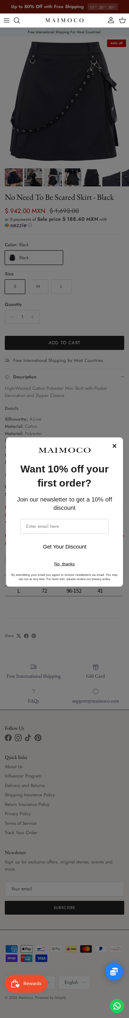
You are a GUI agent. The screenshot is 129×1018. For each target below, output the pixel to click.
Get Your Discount (64, 547)
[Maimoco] (64, 20)
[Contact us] (117, 1006)
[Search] (19, 20)
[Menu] (6, 20)
